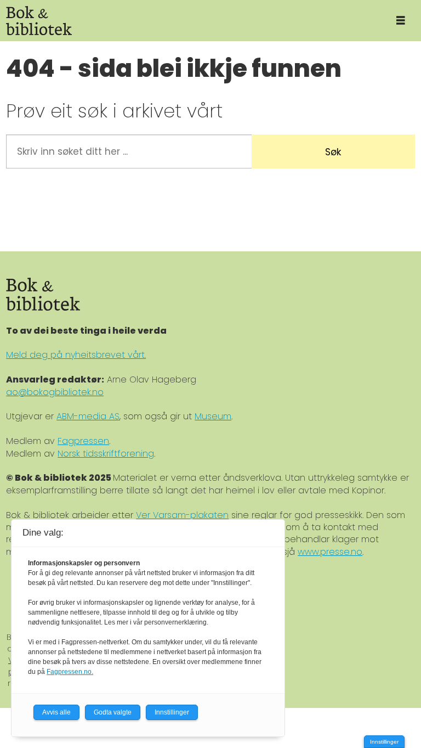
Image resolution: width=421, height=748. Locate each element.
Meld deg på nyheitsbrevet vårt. (76, 354)
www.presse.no (330, 551)
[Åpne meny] (400, 20)
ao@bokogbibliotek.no (55, 392)
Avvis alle (56, 712)
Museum (213, 416)
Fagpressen (83, 441)
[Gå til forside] (190, 20)
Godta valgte (113, 712)
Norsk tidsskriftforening (106, 453)
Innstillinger (384, 742)
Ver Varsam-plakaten (182, 515)
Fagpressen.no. (70, 672)
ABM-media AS (88, 416)
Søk (333, 152)
